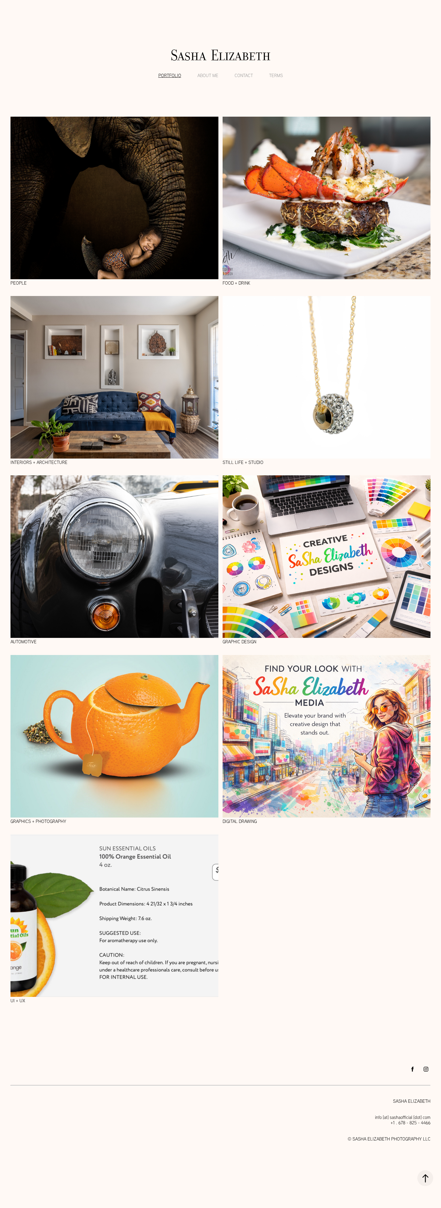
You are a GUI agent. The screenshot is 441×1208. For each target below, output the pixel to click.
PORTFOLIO (169, 75)
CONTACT (244, 75)
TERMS (276, 75)
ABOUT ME (207, 75)
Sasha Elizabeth (221, 55)
